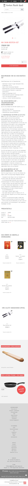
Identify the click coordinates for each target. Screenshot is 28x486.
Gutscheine (14, 446)
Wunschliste (14, 447)
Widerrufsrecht (14, 415)
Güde (14, 427)
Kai (9, 12)
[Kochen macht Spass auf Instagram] (26, 475)
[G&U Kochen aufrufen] (7, 241)
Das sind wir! (14, 409)
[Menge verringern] (25, 62)
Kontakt (14, 444)
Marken (6, 12)
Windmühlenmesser (14, 429)
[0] (24, 1)
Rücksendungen (14, 412)
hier (10, 222)
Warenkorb (14, 449)
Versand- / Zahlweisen (14, 410)
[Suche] (22, 9)
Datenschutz (14, 417)
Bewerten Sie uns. (14, 452)
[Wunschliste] (21, 1)
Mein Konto (14, 450)
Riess (14, 435)
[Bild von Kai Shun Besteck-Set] (13, 28)
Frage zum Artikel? (5, 57)
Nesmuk (14, 433)
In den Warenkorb (13, 65)
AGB (14, 413)
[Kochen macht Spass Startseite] (2, 12)
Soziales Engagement (14, 420)
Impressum (14, 418)
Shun (12, 12)
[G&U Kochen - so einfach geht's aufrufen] (21, 241)
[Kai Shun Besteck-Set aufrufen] (7, 310)
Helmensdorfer (14, 437)
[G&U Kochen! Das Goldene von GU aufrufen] (7, 271)
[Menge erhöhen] (22, 62)
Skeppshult (14, 432)
